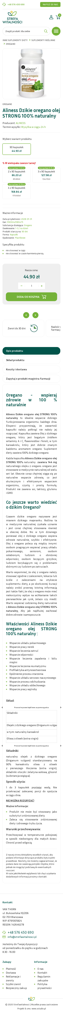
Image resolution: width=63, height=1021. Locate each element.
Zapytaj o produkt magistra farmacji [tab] (28, 378)
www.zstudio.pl (39, 1008)
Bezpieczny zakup (16, 988)
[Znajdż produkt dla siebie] (46, 31)
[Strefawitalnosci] (12, 17)
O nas (40, 968)
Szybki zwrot (13, 984)
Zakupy (7, 961)
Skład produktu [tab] (15, 360)
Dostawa (11, 972)
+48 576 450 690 (16, 4)
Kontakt (42, 972)
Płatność (11, 968)
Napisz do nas (50, 4)
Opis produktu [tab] (14, 350)
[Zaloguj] (51, 17)
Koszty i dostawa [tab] (16, 369)
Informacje (40, 961)
